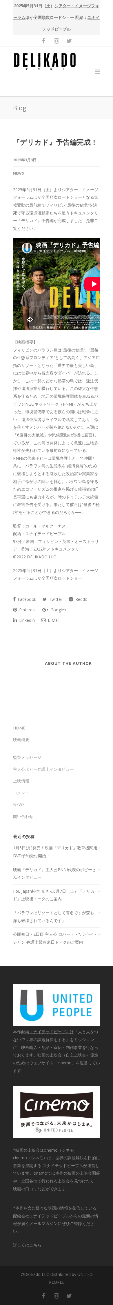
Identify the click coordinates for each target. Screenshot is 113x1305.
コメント (21, 793)
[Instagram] (56, 41)
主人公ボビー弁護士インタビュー (43, 769)
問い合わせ (23, 816)
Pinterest (27, 609)
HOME (19, 728)
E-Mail (53, 620)
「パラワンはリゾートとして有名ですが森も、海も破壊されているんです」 (55, 916)
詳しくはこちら (27, 1245)
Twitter (55, 599)
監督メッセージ (27, 757)
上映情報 (21, 781)
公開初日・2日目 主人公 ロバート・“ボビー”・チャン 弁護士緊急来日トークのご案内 (55, 938)
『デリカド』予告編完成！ (55, 142)
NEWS (18, 173)
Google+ (58, 609)
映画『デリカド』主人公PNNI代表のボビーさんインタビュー (54, 873)
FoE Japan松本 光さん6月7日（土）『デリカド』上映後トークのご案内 (53, 895)
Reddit (80, 599)
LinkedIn (26, 620)
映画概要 (21, 739)
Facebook (26, 599)
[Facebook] (44, 41)
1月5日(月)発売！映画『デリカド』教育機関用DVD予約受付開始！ (55, 851)
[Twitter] (69, 41)
